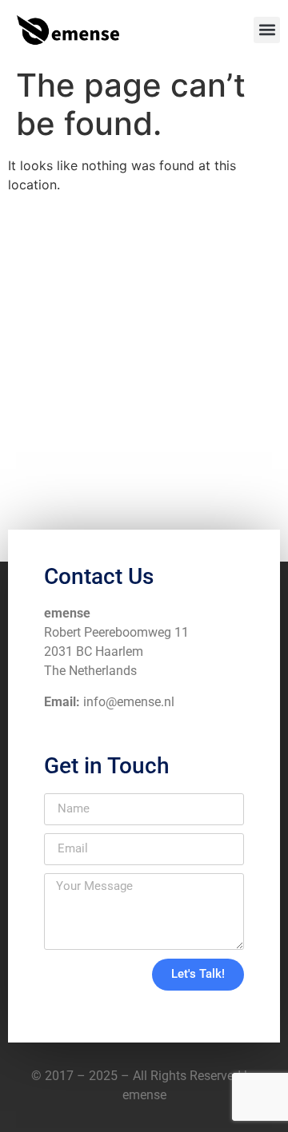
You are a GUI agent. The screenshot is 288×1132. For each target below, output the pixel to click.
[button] (267, 30)
